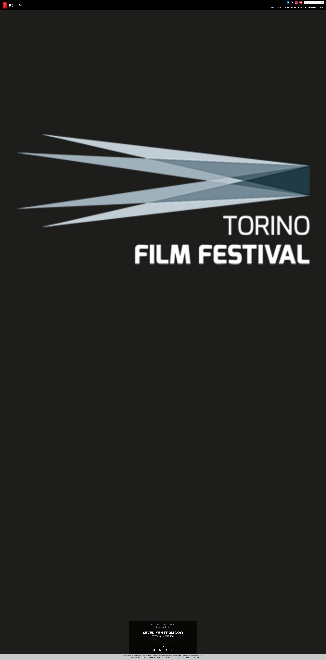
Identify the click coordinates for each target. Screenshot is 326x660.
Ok (183, 658)
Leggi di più (195, 658)
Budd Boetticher (163, 627)
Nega (187, 658)
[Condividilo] (160, 650)
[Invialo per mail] (154, 650)
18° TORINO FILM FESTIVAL (162, 624)
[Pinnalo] (166, 650)
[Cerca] (322, 2)
